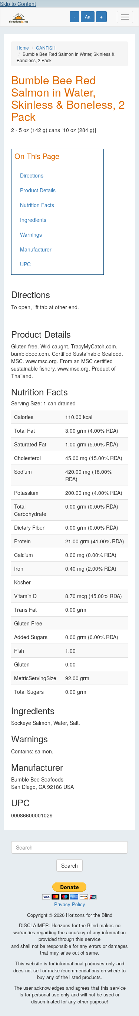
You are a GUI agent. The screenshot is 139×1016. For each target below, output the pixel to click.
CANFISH (46, 47)
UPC (25, 264)
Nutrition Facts (37, 205)
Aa (87, 16)
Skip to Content (18, 3)
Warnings (31, 234)
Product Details (38, 190)
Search (69, 865)
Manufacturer (36, 249)
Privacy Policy (69, 904)
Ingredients (33, 219)
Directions (31, 175)
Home (23, 47)
